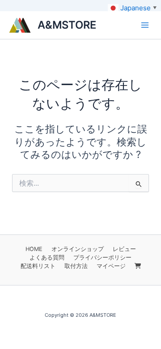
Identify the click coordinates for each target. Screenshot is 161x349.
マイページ (111, 266)
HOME (33, 249)
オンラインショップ (77, 249)
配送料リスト (38, 266)
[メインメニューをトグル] (145, 25)
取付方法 (76, 266)
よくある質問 (47, 257)
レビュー (124, 249)
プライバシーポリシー (102, 257)
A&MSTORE (67, 24)
